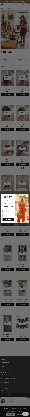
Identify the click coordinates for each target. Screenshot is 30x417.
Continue (8, 219)
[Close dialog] (27, 196)
